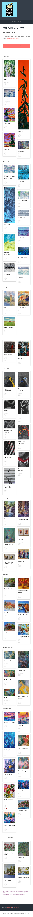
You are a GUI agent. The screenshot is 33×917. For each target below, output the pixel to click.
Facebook (9, 907)
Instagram (16, 907)
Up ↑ (28, 913)
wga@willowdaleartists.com (13, 38)
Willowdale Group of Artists (17, 913)
